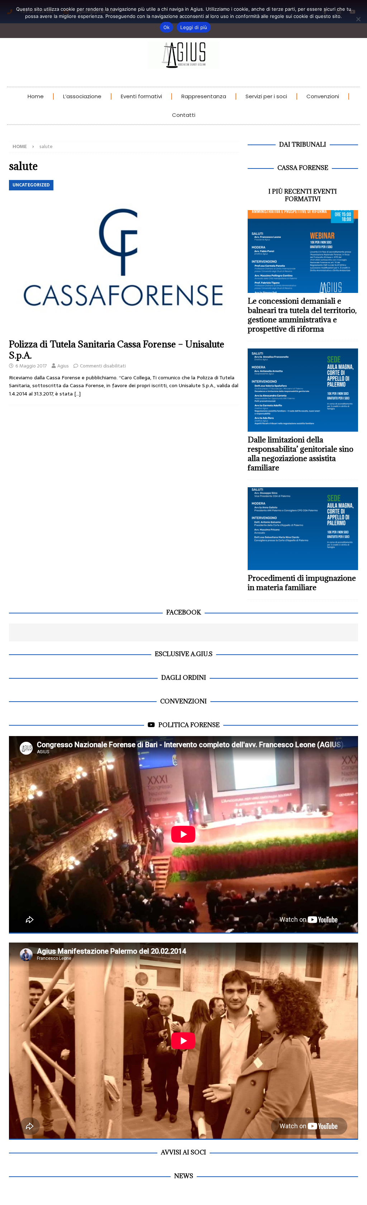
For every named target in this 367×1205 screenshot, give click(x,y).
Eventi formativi (141, 96)
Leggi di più (193, 27)
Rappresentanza (203, 96)
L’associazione (82, 96)
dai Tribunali (302, 144)
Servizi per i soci (266, 96)
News (183, 1176)
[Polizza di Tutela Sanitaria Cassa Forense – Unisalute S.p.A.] (124, 257)
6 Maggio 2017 (31, 366)
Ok (166, 27)
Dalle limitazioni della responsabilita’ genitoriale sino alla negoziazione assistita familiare (300, 454)
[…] (77, 394)
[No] (358, 19)
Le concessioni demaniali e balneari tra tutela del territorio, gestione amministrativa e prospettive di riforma (302, 315)
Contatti (183, 115)
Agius (63, 366)
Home (36, 96)
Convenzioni (322, 96)
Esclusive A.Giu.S (184, 654)
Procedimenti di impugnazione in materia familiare (302, 582)
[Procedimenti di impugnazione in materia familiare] (303, 528)
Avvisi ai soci (183, 1152)
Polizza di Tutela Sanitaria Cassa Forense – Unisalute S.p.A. (116, 349)
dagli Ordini (183, 678)
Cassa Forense (302, 168)
